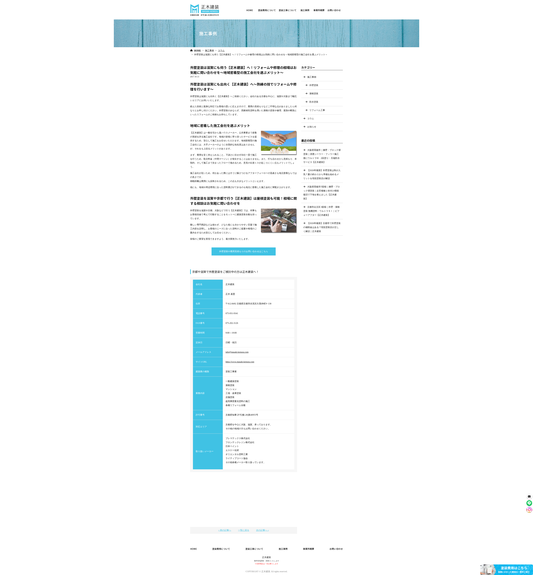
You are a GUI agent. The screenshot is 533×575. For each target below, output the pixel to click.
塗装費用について (267, 10)
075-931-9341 (232, 313)
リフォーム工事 (317, 110)
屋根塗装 (313, 93)
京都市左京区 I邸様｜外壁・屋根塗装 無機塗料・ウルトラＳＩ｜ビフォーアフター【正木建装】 (321, 211)
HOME (249, 10)
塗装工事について (287, 10)
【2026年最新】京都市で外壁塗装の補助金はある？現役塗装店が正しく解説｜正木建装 (322, 227)
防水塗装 (313, 102)
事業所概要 (319, 10)
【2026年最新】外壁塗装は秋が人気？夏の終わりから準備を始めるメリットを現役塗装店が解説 (322, 174)
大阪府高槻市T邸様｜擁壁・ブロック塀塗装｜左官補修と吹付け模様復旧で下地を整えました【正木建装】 (321, 193)
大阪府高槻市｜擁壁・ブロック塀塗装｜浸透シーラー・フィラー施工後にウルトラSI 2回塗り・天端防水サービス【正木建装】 (322, 156)
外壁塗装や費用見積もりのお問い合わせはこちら (243, 251)
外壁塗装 (313, 85)
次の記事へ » (262, 530)
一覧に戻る (243, 530)
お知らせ (311, 127)
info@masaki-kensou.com (237, 352)
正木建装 (266, 557)
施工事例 (305, 10)
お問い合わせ (334, 10)
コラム (221, 50)
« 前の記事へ (224, 530)
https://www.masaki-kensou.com (240, 362)
